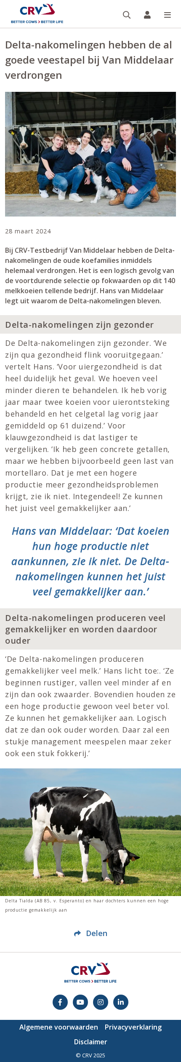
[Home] (37, 14)
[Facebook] (60, 1002)
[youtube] (80, 1002)
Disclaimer (90, 1041)
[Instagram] (100, 1002)
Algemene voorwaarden (58, 1027)
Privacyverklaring (133, 1027)
